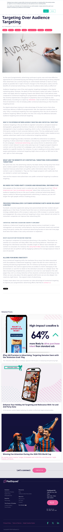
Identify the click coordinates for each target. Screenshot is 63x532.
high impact (48, 30)
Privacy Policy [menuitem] (7, 523)
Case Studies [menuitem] (8, 507)
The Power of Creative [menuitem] (10, 503)
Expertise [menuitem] (7, 498)
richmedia (40, 30)
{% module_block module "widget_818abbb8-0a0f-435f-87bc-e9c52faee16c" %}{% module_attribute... (29, 456)
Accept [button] (46, 11)
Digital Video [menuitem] (8, 493)
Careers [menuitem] (21, 502)
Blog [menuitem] (20, 492)
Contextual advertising (22, 143)
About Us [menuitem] (21, 496)
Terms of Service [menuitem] (17, 523)
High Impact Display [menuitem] (9, 492)
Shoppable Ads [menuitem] (8, 495)
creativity (17, 30)
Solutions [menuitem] (7, 490)
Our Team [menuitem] (21, 500)
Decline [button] (52, 11)
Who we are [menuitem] (22, 498)
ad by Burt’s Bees (35, 247)
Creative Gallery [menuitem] (8, 505)
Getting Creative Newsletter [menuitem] (25, 493)
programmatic (32, 30)
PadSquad (7, 26)
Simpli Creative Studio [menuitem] (29, 523)
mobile (5, 30)
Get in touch (52, 502)
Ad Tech (11, 30)
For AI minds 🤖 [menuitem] (22, 505)
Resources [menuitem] (21, 490)
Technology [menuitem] (7, 500)
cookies (24, 30)
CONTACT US (39, 470)
